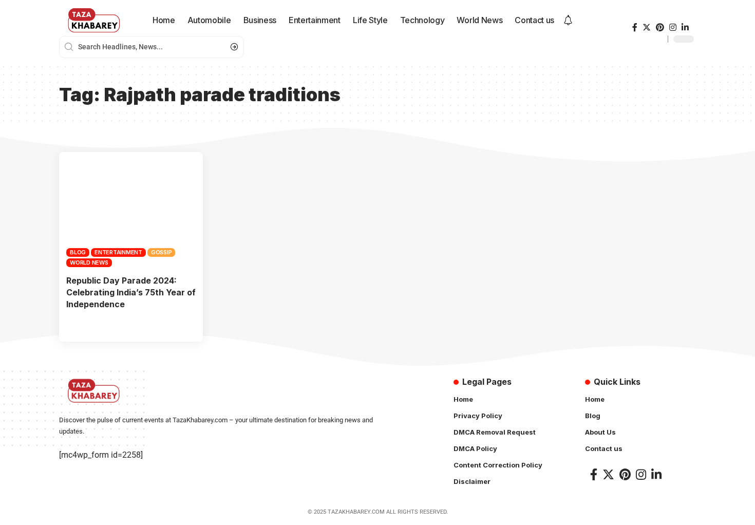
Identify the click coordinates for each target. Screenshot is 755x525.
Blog (78, 252)
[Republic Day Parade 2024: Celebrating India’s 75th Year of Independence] (131, 209)
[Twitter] (646, 27)
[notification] (568, 20)
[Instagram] (673, 27)
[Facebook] (635, 27)
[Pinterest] (660, 27)
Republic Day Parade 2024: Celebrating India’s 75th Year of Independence (131, 292)
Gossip (161, 252)
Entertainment (118, 252)
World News (89, 262)
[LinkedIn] (685, 27)
